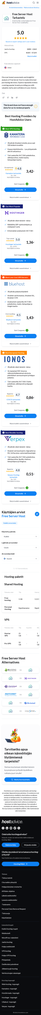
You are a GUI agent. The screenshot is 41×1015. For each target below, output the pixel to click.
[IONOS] (14, 359)
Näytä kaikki (32, 56)
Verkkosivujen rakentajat (11, 973)
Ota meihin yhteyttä (9, 882)
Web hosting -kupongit (10, 984)
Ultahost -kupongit (9, 1002)
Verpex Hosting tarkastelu (13, 476)
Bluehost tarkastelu (13, 320)
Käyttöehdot (6, 918)
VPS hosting (6, 951)
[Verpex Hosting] (14, 439)
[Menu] (37, 2)
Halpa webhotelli (8, 946)
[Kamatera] (14, 135)
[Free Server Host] (6, 18)
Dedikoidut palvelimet (10, 964)
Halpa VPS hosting (9, 955)
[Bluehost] (14, 284)
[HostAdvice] (11, 2)
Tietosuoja (6, 913)
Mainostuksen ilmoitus (31, 7)
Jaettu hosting (7, 942)
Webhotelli (6, 933)
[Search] (33, 2)
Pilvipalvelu (6, 960)
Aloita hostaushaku (22, 779)
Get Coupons (21, 184)
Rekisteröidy (10, 845)
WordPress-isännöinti (10, 938)
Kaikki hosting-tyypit (10, 929)
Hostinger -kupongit (9, 997)
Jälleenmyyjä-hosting (10, 969)
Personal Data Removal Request (14, 909)
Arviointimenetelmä (16, 7)
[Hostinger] (14, 213)
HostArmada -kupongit (10, 993)
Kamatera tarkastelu (13, 173)
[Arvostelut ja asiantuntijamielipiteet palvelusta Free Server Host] (3, 97)
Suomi (9, 559)
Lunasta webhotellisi (9, 900)
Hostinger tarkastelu (13, 244)
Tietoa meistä (7, 878)
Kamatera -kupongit (9, 989)
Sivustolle (19, 190)
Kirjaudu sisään (30, 845)
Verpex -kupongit (8, 1006)
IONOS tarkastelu (13, 399)
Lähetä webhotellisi (9, 896)
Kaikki (6, 536)
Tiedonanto (6, 904)
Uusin (6, 547)
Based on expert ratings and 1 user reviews (20, 42)
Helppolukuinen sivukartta (12, 887)
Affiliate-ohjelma (8, 891)
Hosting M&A (19, 864)
